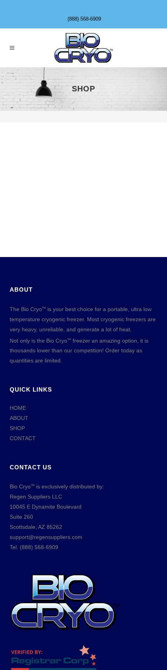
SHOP (17, 428)
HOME (18, 408)
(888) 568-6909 (84, 19)
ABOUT (19, 418)
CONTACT (23, 438)
